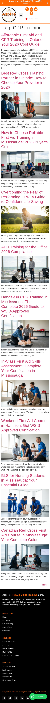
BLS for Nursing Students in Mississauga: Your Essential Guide (23, 480)
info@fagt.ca (6, 670)
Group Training (7, 624)
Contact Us (6, 630)
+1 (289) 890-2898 (8, 667)
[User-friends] (36, 9)
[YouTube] (28, 698)
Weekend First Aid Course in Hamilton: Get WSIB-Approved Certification (23, 425)
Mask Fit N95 (7, 652)
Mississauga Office (9, 680)
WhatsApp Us (7, 673)
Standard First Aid (8, 642)
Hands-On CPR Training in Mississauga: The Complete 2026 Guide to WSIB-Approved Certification (24, 306)
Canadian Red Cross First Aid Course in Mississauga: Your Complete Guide (24, 535)
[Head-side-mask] (31, 13)
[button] (2, 3)
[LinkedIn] (22, 698)
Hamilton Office (7, 677)
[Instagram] (10, 698)
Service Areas (7, 627)
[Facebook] (4, 698)
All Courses (6, 620)
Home (4, 617)
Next (45, 585)
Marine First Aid (7, 648)
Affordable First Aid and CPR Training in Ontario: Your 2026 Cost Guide (22, 40)
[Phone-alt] (27, 9)
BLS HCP (5, 645)
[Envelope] (31, 9)
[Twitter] (16, 698)
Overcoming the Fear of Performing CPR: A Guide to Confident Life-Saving (23, 197)
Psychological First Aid (10, 655)
